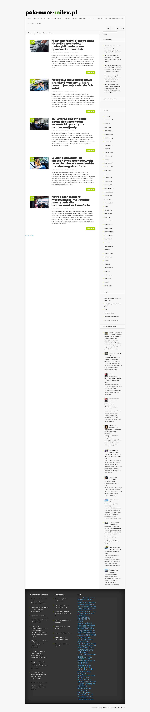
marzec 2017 (108, 278)
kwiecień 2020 (109, 253)
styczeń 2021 (108, 221)
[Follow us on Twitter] (108, 28)
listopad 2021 (108, 185)
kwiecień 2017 (108, 275)
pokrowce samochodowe (86, 648)
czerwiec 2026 (109, 120)
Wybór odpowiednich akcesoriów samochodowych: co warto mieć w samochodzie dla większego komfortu (73, 162)
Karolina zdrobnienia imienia (84, 600)
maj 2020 (107, 249)
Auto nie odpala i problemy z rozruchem (59, 18)
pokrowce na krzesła (86, 625)
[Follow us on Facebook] (113, 28)
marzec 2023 (108, 156)
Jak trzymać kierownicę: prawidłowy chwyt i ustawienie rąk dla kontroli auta (112, 481)
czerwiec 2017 (109, 267)
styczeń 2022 (108, 177)
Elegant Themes (104, 708)
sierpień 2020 (108, 239)
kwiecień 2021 (108, 210)
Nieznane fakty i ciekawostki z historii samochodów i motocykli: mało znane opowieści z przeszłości (73, 45)
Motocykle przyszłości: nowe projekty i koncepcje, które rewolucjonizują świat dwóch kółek (72, 84)
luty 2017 (107, 282)
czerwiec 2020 (109, 246)
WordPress (121, 708)
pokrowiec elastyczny (84, 672)
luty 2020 (107, 260)
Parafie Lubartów (81, 604)
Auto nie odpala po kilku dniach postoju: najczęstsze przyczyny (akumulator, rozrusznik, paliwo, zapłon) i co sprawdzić (112, 89)
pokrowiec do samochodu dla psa (85, 669)
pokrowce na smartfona (84, 642)
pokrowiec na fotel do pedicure (86, 676)
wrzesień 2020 (109, 235)
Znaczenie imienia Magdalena (86, 699)
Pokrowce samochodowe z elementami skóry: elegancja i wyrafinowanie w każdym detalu (113, 378)
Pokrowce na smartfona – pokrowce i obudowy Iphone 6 (63, 614)
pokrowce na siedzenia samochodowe (87, 637)
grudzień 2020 (109, 224)
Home (29, 18)
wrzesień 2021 (109, 192)
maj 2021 (107, 206)
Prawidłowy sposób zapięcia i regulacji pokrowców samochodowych (39, 609)
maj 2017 (107, 271)
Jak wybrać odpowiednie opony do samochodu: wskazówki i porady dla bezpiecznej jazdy (69, 123)
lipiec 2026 (108, 116)
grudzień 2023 (109, 134)
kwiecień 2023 (109, 152)
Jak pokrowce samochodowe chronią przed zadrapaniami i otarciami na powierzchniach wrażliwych (113, 454)
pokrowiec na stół (85, 694)
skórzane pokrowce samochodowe (85, 697)
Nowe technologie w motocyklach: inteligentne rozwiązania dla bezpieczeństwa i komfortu (71, 201)
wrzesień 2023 (109, 138)
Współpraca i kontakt (39, 18)
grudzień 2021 (109, 181)
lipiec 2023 (108, 141)
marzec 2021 (108, 213)
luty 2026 (107, 123)
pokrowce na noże (85, 627)
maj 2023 (107, 149)
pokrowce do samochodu (86, 605)
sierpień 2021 (108, 195)
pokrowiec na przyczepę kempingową (84, 690)
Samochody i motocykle (34, 23)
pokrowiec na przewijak (86, 685)
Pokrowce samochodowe (116, 18)
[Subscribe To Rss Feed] (117, 28)
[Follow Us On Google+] (122, 28)
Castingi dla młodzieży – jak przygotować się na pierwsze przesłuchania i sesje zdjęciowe (113, 429)
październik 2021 (109, 188)
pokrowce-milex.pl (63, 52)
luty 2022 (107, 174)
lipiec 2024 (108, 127)
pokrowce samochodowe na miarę (87, 654)
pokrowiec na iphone (84, 680)
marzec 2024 (108, 131)
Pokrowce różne (102, 18)
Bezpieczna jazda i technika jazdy (81, 18)
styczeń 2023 (108, 163)
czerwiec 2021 (109, 203)
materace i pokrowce (87, 602)
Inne (94, 18)
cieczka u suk (80, 598)
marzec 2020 (108, 257)
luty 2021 (107, 217)
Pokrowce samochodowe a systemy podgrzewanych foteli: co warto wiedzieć (39, 601)
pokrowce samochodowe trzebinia (85, 659)
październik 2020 (109, 231)
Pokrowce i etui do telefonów (63, 633)
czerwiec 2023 (109, 145)
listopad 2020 (108, 228)
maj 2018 (107, 264)
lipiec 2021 (108, 199)
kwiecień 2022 (109, 167)
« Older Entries (29, 235)
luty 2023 (107, 159)
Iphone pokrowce (89, 598)
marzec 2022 (108, 170)
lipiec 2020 (108, 242)
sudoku (91, 698)
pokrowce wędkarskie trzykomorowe (86, 662)
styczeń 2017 (108, 286)
